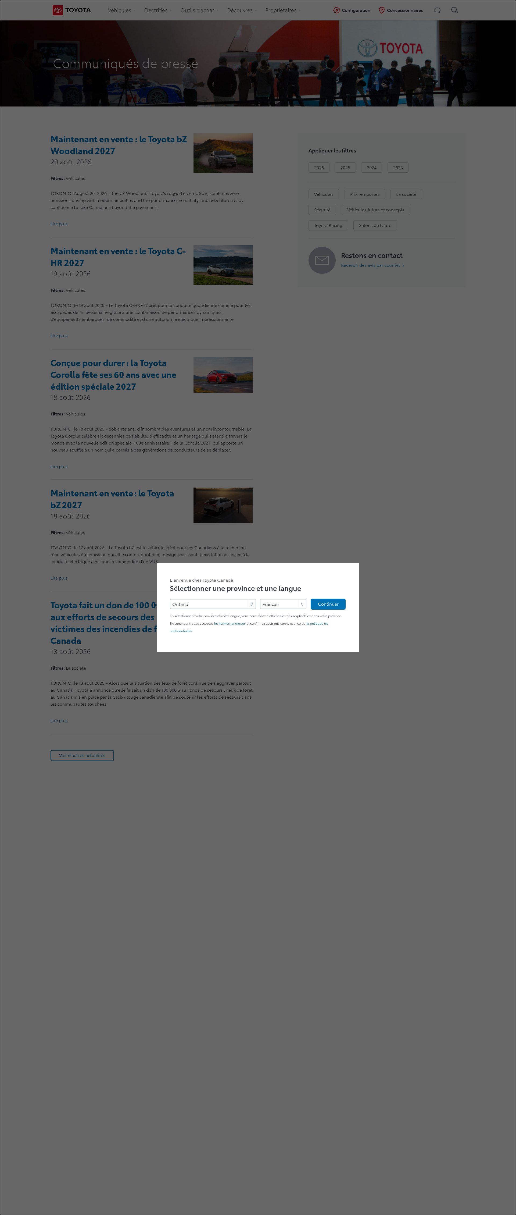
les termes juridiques (230, 623)
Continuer (328, 604)
